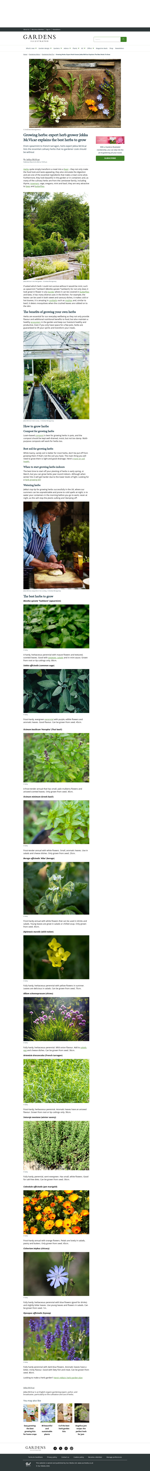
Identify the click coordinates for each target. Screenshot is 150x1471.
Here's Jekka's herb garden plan (68, 1377)
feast (66, 169)
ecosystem (36, 322)
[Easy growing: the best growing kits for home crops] (30, 1413)
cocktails (53, 300)
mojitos (68, 300)
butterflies (39, 186)
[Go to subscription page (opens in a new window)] (110, 143)
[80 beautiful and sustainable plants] (47, 1413)
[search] (124, 39)
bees (28, 186)
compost (39, 435)
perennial (49, 719)
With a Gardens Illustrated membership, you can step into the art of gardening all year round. (110, 150)
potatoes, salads (55, 657)
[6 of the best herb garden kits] (64, 1413)
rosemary (34, 183)
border (51, 291)
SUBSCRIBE (110, 158)
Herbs (26, 169)
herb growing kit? (33, 479)
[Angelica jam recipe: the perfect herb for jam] (81, 1413)
